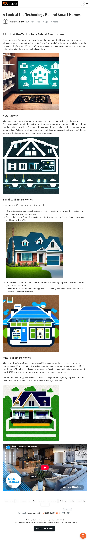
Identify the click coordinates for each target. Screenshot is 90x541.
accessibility (81, 501)
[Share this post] (69, 510)
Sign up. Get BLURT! (44, 528)
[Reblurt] (66, 510)
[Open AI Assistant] (83, 536)
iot (17, 501)
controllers (32, 501)
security (71, 501)
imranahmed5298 (16, 22)
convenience (52, 501)
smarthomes (9, 501)
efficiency (62, 501)
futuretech (45, 505)
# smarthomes (34, 22)
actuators (42, 501)
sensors (23, 501)
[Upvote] (44, 513)
